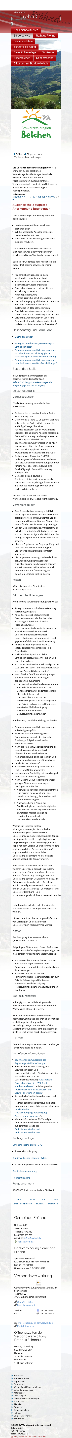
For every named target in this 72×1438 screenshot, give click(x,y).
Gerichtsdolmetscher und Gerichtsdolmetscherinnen (28, 1131)
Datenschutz (20, 1384)
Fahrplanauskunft (26, 1305)
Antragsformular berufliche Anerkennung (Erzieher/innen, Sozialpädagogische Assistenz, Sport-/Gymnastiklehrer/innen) (35, 353)
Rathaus (17, 1412)
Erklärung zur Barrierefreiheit (31, 63)
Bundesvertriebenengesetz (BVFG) (30, 1157)
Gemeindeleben (23, 41)
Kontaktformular (26, 1241)
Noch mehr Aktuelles (26, 30)
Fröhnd (19, 154)
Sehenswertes (44, 57)
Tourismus (48, 52)
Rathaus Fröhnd (45, 35)
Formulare (19, 1401)
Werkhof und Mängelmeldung (28, 1387)
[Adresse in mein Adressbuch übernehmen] (40, 1285)
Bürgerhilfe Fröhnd (25, 46)
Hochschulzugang (21, 1177)
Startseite (18, 1375)
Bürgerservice (22, 35)
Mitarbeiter (19, 1392)
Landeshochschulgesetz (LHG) (28, 1144)
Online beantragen (24, 336)
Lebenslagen (20, 1395)
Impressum (19, 1381)
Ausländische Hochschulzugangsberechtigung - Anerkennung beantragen (31, 1112)
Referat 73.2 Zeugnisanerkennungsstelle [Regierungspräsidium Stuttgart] (32, 384)
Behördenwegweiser (23, 1389)
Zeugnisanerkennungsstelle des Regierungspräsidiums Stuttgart (30, 1061)
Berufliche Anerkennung (25, 1171)
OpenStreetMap (25, 1302)
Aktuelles (18, 1404)
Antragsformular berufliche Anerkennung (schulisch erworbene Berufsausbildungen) (36, 361)
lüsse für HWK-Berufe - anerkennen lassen (32, 1084)
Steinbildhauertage (25, 52)
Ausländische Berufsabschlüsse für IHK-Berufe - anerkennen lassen (35, 1091)
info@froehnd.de (32, 1238)
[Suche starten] (12, 24)
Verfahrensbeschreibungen (26, 1398)
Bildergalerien (22, 57)
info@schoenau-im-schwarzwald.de (35, 1322)
